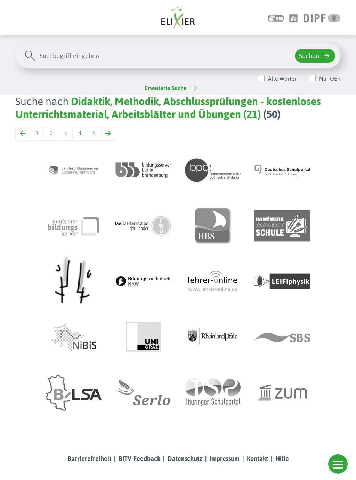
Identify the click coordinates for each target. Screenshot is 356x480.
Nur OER (330, 78)
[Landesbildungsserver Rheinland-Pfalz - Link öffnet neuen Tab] (213, 337)
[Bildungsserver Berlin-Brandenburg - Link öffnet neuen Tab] (143, 170)
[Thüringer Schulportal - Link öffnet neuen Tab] (213, 393)
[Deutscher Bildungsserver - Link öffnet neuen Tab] (74, 226)
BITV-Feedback (139, 458)
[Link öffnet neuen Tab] (322, 17)
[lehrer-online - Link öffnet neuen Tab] (213, 281)
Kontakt (257, 458)
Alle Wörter (282, 78)
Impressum (225, 458)
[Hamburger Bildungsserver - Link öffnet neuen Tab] (213, 226)
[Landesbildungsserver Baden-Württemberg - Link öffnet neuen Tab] (74, 170)
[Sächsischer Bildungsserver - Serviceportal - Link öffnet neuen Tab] (282, 337)
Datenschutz (185, 458)
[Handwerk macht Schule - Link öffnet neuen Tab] (282, 226)
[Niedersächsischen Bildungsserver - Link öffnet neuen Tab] (74, 337)
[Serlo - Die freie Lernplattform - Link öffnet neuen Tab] (143, 393)
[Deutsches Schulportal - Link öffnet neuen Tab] (282, 170)
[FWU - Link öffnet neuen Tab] (143, 226)
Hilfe (282, 458)
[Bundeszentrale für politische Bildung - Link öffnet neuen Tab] (213, 170)
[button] (338, 464)
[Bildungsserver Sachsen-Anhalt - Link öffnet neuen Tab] (74, 393)
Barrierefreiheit (89, 458)
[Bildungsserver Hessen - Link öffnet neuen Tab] (74, 281)
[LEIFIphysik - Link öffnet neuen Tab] (282, 281)
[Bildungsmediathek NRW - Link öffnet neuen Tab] (143, 281)
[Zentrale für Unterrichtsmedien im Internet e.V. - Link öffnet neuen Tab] (282, 393)
